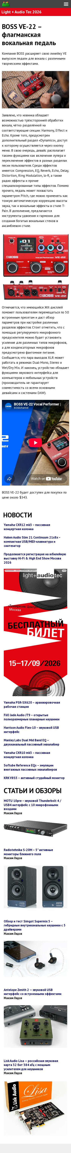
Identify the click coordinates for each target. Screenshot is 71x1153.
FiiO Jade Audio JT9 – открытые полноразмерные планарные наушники (31, 717)
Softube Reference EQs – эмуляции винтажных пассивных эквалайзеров (30, 767)
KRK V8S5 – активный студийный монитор (34, 778)
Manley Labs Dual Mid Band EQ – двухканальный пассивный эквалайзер (31, 742)
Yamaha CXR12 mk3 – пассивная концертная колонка (27, 527)
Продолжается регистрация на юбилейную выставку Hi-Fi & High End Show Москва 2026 (35, 558)
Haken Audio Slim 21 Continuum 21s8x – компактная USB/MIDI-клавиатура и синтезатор (32, 541)
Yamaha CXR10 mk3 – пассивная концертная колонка (27, 755)
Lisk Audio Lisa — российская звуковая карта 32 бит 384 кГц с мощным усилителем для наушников (31, 1065)
